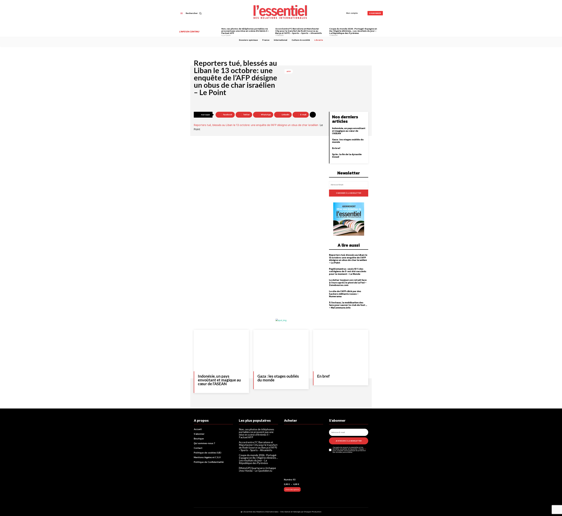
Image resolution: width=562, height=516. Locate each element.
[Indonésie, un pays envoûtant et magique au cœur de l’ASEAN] (221, 350)
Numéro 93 (289, 479)
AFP (289, 71)
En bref (336, 148)
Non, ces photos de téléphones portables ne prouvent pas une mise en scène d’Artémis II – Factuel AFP (245, 31)
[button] (194, 13)
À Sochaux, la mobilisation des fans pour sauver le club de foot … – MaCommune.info (348, 305)
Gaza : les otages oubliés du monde (348, 141)
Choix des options (292, 489)
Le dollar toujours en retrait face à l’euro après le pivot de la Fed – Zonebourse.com (348, 282)
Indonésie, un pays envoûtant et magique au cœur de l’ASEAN (348, 130)
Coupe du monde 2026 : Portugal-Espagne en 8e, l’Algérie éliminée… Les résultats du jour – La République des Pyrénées (353, 31)
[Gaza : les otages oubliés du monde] (281, 350)
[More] (313, 115)
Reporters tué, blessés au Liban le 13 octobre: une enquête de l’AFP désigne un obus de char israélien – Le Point (348, 258)
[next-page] (382, 29)
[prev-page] (217, 29)
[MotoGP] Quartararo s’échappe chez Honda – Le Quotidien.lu (257, 469)
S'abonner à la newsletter (348, 193)
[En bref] (340, 350)
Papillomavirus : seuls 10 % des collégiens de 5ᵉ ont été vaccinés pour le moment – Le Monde (347, 271)
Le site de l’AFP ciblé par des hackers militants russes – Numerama (345, 293)
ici (365, 449)
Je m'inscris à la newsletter (349, 441)
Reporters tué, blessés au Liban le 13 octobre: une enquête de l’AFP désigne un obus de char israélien (256, 125)
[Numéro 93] (303, 452)
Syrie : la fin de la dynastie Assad (347, 155)
